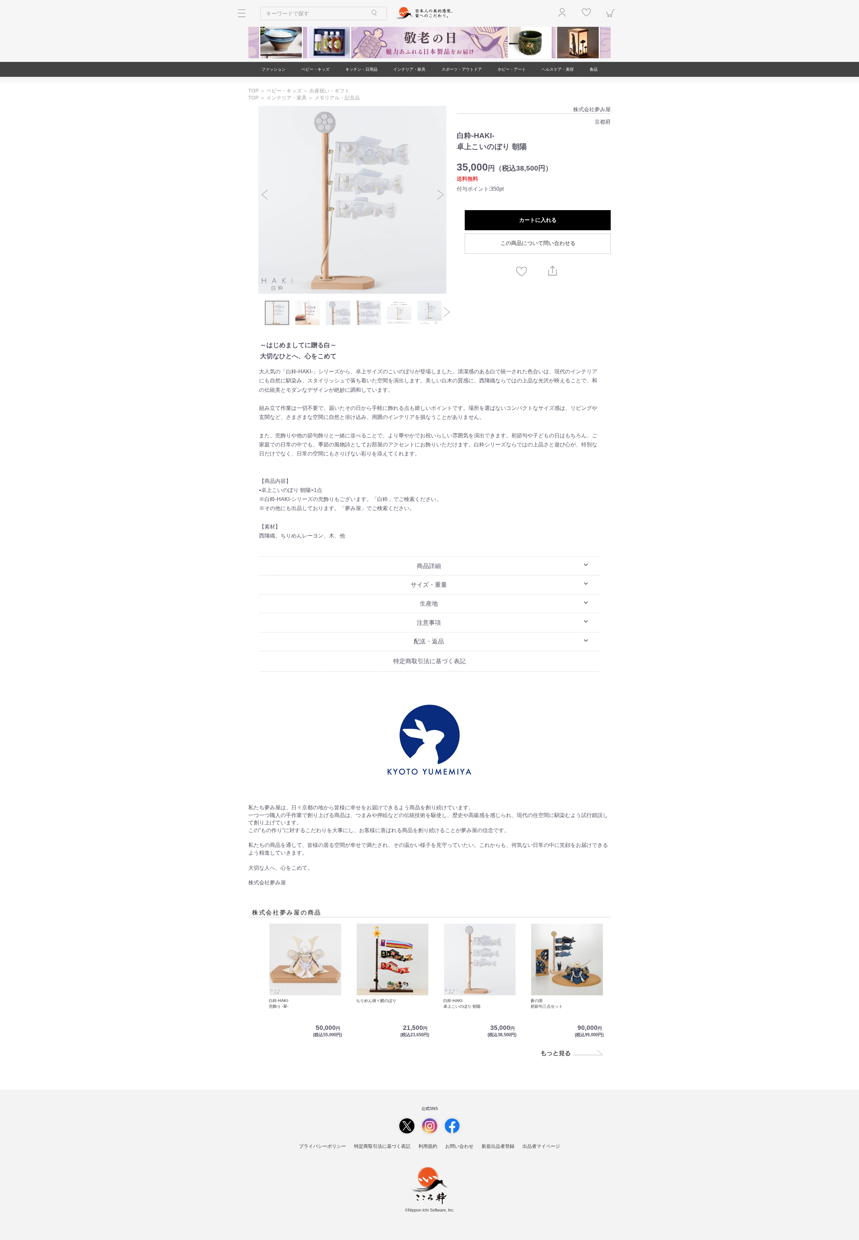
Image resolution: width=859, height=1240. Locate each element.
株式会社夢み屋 (592, 109)
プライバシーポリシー (322, 1146)
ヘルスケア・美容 (558, 69)
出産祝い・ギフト (329, 91)
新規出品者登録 (498, 1146)
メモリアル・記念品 (337, 98)
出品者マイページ (541, 1146)
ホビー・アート (512, 69)
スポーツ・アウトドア (462, 69)
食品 (594, 69)
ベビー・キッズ (315, 69)
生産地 (505, 603)
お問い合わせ (459, 1146)
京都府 (603, 122)
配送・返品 (502, 640)
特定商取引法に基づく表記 (429, 661)
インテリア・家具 (409, 69)
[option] (352, 200)
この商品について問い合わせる (537, 243)
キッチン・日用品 (361, 69)
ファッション (273, 69)
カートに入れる (538, 220)
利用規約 (427, 1146)
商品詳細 (503, 565)
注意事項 (503, 621)
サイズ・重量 (500, 583)
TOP (254, 91)
